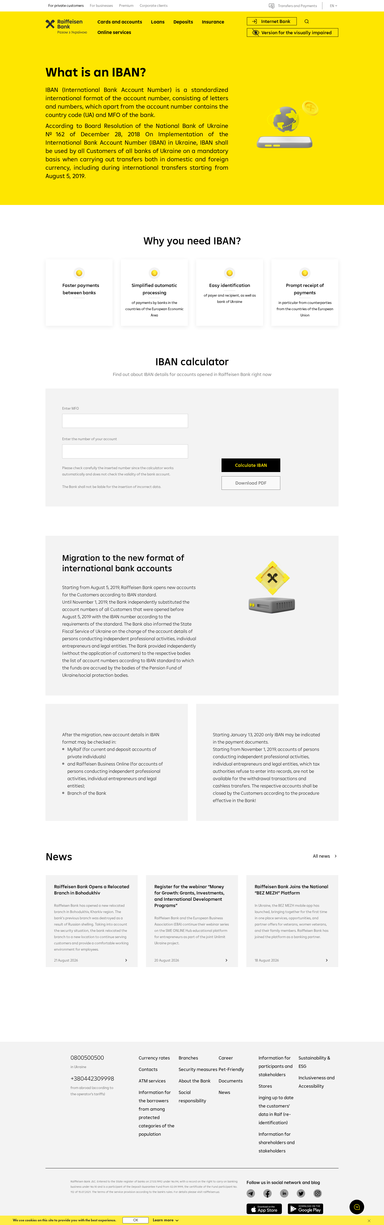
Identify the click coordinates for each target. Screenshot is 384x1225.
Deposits (183, 22)
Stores (265, 1086)
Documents (231, 1081)
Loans (158, 22)
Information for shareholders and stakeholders (277, 1142)
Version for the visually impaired (296, 33)
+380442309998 (92, 1078)
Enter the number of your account (89, 439)
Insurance (213, 22)
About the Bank (195, 1081)
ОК (135, 1220)
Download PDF (250, 483)
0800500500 (87, 1057)
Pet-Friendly (231, 1069)
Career (226, 1058)
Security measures (198, 1069)
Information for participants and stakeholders (276, 1066)
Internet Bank (275, 21)
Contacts (148, 1069)
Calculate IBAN (251, 465)
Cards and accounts (119, 22)
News (224, 1092)
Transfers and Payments (297, 5)
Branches (188, 1058)
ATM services (152, 1081)
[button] (357, 1207)
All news (321, 856)
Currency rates (154, 1058)
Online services (114, 32)
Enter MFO (70, 408)
